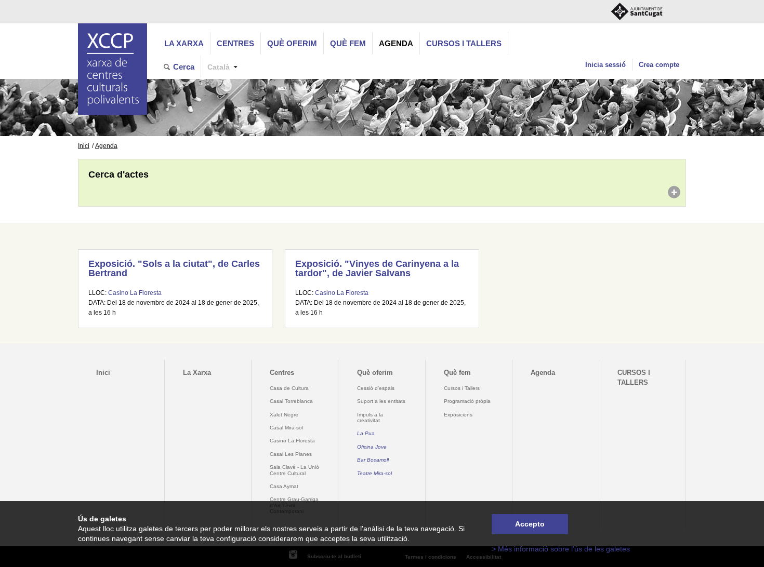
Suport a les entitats (381, 401)
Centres (235, 43)
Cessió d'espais (375, 388)
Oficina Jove (372, 447)
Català (218, 67)
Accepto (530, 524)
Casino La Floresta (135, 292)
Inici (83, 146)
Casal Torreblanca (291, 401)
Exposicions (458, 414)
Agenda (396, 43)
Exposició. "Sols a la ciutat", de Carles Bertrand (174, 268)
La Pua (366, 433)
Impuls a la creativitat (370, 417)
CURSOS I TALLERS (464, 43)
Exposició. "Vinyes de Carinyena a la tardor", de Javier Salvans (377, 268)
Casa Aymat (284, 486)
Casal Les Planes (291, 454)
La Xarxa (184, 43)
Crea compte (659, 65)
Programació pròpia (467, 401)
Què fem (348, 43)
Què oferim (292, 43)
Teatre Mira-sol (374, 473)
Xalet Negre (284, 414)
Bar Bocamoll (373, 460)
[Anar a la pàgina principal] (112, 69)
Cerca (183, 66)
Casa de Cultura (289, 388)
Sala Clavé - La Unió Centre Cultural (294, 470)
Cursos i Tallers (462, 388)
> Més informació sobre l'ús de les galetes (561, 549)
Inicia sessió (605, 65)
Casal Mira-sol (286, 427)
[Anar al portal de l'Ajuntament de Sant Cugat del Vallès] (637, 11)
